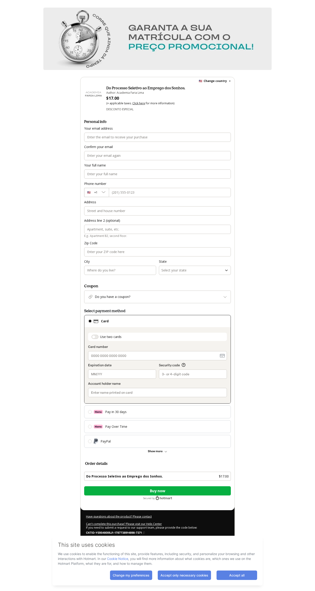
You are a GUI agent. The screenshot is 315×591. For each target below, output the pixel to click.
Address (90, 202)
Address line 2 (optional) (102, 220)
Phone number (95, 183)
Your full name (95, 165)
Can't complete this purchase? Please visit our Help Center (124, 524)
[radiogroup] (157, 381)
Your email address (98, 128)
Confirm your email (98, 147)
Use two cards (111, 337)
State (163, 261)
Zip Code (91, 243)
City (87, 261)
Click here (138, 103)
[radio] (90, 321)
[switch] (95, 337)
